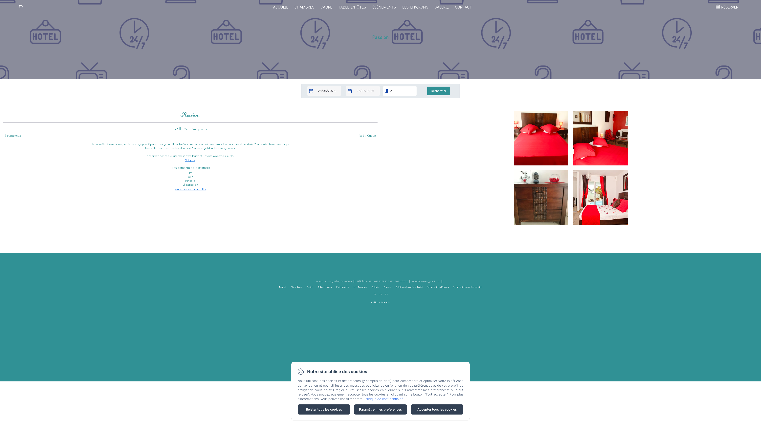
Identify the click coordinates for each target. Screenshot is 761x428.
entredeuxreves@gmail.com (426, 281)
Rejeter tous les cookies (324, 409)
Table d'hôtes (352, 7)
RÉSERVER (729, 7)
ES (386, 294)
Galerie (442, 7)
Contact (463, 7)
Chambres (304, 7)
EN (375, 294)
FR (381, 294)
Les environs (415, 7)
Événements (384, 7)
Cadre (326, 7)
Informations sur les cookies (467, 287)
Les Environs (360, 287)
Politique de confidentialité (409, 287)
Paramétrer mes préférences (380, 409)
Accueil (280, 7)
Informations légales (438, 287)
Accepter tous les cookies (437, 409)
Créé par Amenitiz (380, 302)
